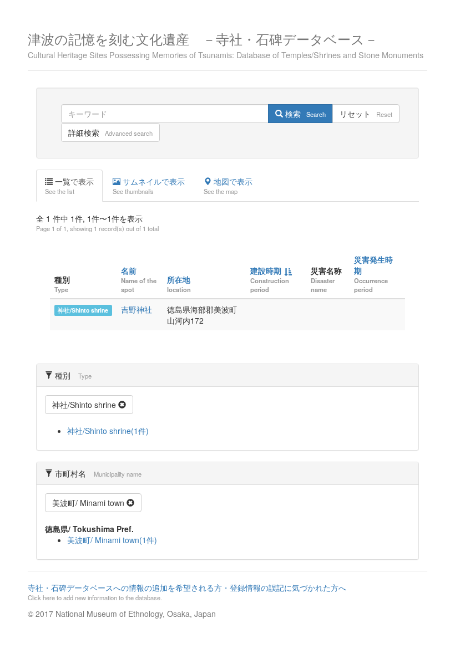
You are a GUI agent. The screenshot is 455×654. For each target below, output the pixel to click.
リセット (366, 113)
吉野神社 (136, 309)
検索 (304, 113)
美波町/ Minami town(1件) (112, 539)
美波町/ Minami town (89, 502)
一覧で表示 (69, 186)
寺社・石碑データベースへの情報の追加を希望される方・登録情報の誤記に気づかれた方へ (187, 592)
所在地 (178, 279)
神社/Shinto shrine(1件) (108, 430)
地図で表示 (228, 186)
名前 (128, 270)
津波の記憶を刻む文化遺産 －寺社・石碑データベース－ (225, 44)
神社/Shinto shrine (83, 310)
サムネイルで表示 (149, 186)
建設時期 (265, 270)
